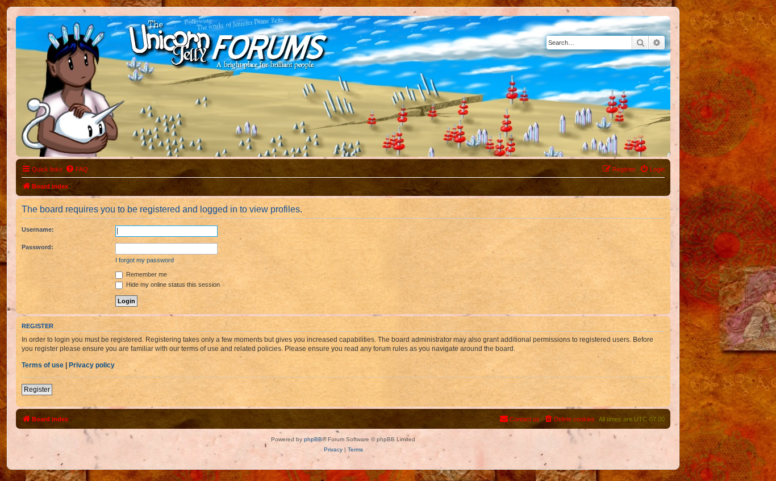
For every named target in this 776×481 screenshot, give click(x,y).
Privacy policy (92, 365)
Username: (38, 229)
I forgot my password (144, 260)
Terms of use (43, 365)
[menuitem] (76, 169)
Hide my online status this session (172, 284)
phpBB (313, 439)
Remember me (145, 274)
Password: (37, 247)
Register (37, 390)
